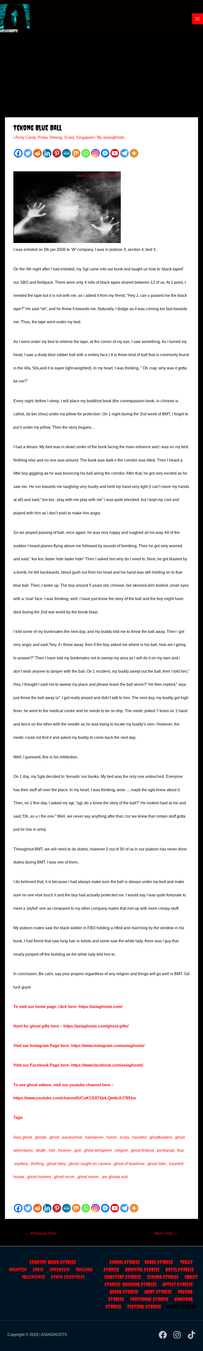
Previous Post (40, 1233)
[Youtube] (114, 153)
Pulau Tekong (50, 137)
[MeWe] (66, 153)
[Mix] (76, 153)
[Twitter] (28, 153)
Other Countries (68, 1277)
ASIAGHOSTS (9, 31)
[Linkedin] (47, 153)
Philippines (36, 1277)
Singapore (85, 137)
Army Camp (25, 137)
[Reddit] (37, 153)
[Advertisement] (101, 74)
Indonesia (63, 1269)
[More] (134, 153)
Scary (69, 137)
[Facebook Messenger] (105, 153)
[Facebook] (18, 153)
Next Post (166, 1233)
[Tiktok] (191, 1335)
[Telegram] (124, 153)
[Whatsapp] (85, 153)
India (41, 1269)
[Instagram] (95, 153)
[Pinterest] (56, 153)
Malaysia (17, 1269)
